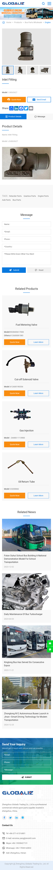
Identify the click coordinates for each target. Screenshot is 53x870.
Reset (41, 270)
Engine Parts (43, 196)
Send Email (41, 99)
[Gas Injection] (26, 415)
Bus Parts (17, 200)
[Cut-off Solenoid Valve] (26, 364)
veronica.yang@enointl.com (24, 838)
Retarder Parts (15, 196)
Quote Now (16, 99)
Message (41, 116)
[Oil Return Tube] (26, 467)
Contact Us (7, 825)
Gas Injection (27, 430)
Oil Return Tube (26, 481)
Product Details (14, 116)
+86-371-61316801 (17, 833)
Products (18, 22)
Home (8, 22)
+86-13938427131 (20, 843)
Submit (16, 270)
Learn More (38, 342)
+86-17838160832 (23, 848)
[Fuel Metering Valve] (26, 310)
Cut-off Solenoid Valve (26, 379)
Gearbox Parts (30, 196)
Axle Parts (6, 200)
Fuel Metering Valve (26, 324)
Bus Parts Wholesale (33, 22)
